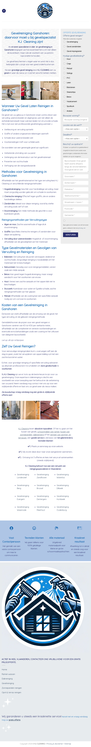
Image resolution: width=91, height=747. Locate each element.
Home (4, 669)
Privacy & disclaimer (55, 744)
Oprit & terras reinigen (11, 692)
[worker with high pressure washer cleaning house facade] (30, 90)
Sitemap (67, 744)
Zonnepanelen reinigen (12, 688)
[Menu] (4, 11)
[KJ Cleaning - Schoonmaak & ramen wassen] (45, 11)
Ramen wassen (8, 674)
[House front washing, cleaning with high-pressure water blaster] (30, 410)
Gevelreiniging (8, 683)
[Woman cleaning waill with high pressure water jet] (49, 90)
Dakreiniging (7, 678)
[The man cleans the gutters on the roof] (49, 410)
